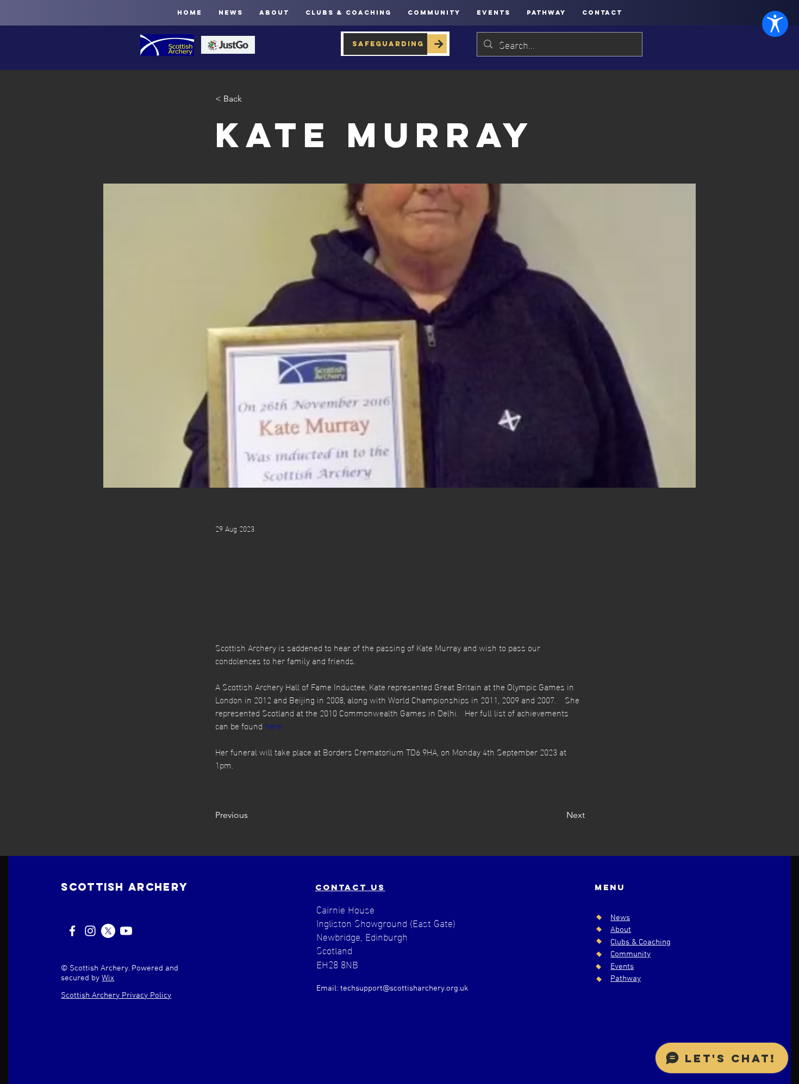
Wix (108, 978)
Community (630, 954)
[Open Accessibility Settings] (775, 24)
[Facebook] (72, 931)
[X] (108, 931)
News (620, 918)
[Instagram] (90, 931)
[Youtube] (126, 931)
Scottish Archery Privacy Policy (116, 995)
